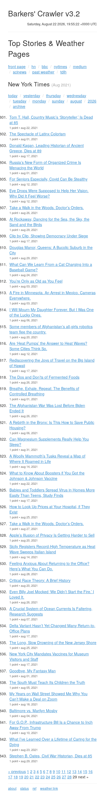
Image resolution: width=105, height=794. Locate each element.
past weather (43, 72)
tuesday (19, 101)
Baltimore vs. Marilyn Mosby (33, 710)
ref (34, 788)
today (13, 95)
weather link (49, 788)
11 (63, 771)
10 (58, 771)
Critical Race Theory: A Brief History (40, 580)
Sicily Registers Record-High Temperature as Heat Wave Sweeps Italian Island (52, 549)
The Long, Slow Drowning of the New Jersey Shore (52, 642)
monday (39, 101)
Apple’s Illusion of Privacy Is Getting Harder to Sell (51, 535)
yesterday (31, 95)
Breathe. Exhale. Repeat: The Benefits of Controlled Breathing (44, 391)
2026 (92, 101)
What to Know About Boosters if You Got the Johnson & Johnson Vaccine (47, 475)
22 (37, 776)
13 (74, 771)
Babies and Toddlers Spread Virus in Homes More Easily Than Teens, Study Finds (52, 492)
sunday (58, 101)
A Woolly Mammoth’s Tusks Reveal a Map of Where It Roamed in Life (47, 458)
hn (34, 66)
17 (10, 776)
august (76, 101)
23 (42, 776)
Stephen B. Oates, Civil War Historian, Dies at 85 (50, 755)
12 (69, 771)
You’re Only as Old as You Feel (35, 281)
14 (80, 771)
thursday (53, 95)
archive (19, 106)
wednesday (76, 95)
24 (48, 776)
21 (32, 776)
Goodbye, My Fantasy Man (32, 670)
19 (21, 776)
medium (80, 66)
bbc (45, 66)
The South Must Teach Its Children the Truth (47, 682)
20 (26, 776)
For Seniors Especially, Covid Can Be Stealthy (48, 179)
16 (90, 771)
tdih (63, 72)
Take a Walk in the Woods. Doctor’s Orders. (46, 207)
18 (15, 776)
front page (17, 66)
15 (85, 771)
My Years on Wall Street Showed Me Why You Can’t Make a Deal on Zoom (48, 696)
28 (69, 776)
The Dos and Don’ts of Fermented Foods (44, 377)
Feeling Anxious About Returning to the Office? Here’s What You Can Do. (49, 566)
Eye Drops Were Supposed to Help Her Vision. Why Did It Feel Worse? (49, 193)
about (12, 788)
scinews (19, 72)
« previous (17, 771)
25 (53, 776)
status (24, 788)
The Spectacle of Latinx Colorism (37, 133)
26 (59, 776)
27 (64, 776)
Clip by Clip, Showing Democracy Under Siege (48, 235)
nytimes (60, 66)
